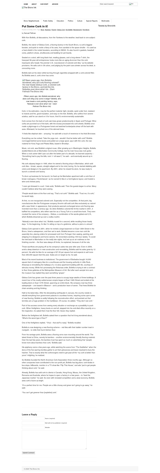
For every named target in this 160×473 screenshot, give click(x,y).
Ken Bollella (69, 30)
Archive (55, 4)
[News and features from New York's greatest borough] (29, 7)
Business (48, 30)
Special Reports (92, 21)
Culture (79, 21)
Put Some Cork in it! (35, 26)
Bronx (42, 30)
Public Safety (48, 21)
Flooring (54, 30)
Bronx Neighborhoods (31, 21)
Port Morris (86, 30)
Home (26, 4)
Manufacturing (77, 30)
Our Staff (44, 4)
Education (60, 21)
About (34, 4)
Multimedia (105, 21)
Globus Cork (61, 30)
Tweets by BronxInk (106, 25)
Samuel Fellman (30, 33)
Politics (70, 21)
